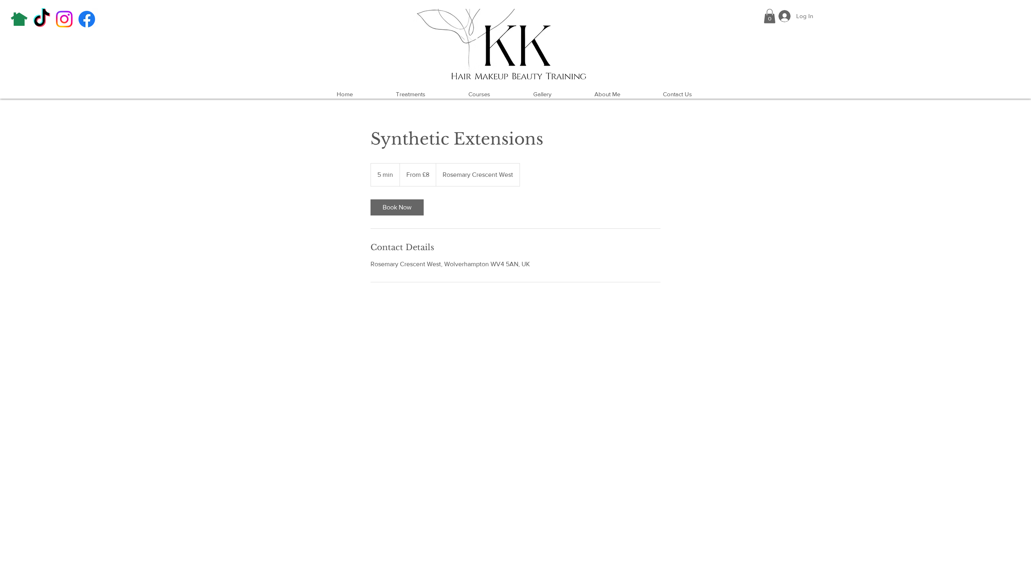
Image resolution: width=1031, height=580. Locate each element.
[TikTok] (42, 19)
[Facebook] (87, 19)
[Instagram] (64, 19)
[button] (770, 16)
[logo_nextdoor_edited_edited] (19, 19)
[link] (397, 207)
